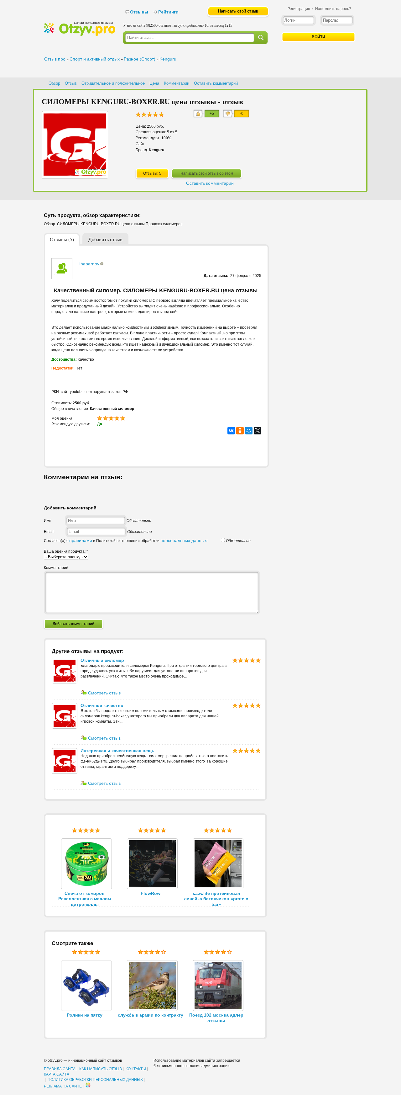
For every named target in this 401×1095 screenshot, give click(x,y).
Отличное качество (102, 705)
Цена (154, 83)
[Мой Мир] (249, 430)
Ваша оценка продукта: (66, 551)
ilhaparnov (89, 263)
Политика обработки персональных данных (95, 1079)
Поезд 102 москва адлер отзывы (216, 1018)
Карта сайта (56, 1074)
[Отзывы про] (79, 34)
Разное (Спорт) (139, 58)
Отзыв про (54, 58)
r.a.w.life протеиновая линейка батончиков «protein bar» (216, 899)
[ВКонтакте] (231, 430)
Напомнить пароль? (333, 9)
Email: (49, 531)
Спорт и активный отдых (95, 58)
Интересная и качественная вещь (117, 750)
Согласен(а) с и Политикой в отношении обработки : (126, 541)
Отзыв (71, 83)
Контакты (136, 1069)
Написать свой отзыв (238, 11)
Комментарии (176, 83)
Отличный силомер (102, 660)
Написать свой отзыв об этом (206, 173)
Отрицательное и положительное (113, 83)
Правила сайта (60, 1069)
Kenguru (167, 58)
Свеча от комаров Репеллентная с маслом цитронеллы (84, 899)
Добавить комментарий (73, 624)
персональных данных (183, 540)
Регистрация (299, 9)
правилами (80, 540)
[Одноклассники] (240, 430)
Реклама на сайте (63, 1086)
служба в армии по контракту (150, 1015)
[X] (257, 430)
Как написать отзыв (100, 1069)
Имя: (48, 520)
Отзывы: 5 (152, 173)
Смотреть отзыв (104, 692)
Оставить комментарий (216, 83)
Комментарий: (56, 568)
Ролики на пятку (84, 1015)
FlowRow (150, 893)
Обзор (54, 83)
